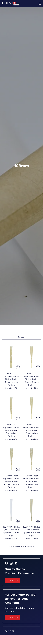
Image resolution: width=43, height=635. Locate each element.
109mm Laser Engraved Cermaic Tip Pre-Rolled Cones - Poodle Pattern (31, 379)
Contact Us (12, 580)
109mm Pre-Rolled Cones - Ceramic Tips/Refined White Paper (11, 531)
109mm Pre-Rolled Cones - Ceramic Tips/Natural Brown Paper (31, 531)
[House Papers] (11, 4)
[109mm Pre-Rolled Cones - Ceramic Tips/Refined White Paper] (11, 509)
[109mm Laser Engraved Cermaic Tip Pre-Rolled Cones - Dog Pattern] (11, 407)
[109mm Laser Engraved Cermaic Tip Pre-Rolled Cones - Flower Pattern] (31, 458)
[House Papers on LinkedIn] (15, 564)
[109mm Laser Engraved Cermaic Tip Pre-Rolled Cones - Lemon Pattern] (11, 356)
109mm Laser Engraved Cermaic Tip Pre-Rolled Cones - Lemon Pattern (11, 379)
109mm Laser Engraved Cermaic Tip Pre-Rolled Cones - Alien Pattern (31, 430)
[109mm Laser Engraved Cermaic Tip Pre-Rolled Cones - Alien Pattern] (31, 407)
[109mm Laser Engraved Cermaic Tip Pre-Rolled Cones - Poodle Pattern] (31, 356)
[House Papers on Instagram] (10, 564)
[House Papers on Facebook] (6, 564)
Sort (23, 337)
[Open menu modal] (39, 3)
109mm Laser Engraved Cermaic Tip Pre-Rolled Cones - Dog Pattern (11, 430)
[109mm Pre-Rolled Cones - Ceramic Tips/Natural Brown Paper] (31, 509)
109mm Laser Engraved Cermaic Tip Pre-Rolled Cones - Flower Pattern (31, 481)
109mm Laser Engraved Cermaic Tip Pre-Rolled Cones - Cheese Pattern (11, 481)
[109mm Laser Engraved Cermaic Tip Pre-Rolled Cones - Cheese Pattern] (11, 458)
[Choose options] (18, 367)
